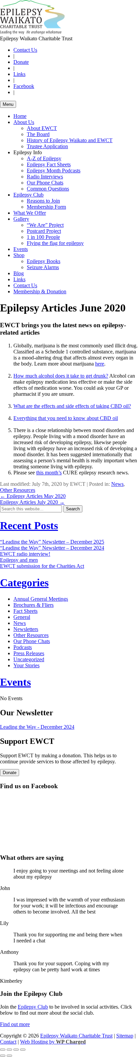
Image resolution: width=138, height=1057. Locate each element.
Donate (21, 62)
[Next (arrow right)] (9, 1056)
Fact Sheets (25, 611)
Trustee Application (47, 146)
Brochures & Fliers (33, 605)
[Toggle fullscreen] (16, 1050)
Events (20, 249)
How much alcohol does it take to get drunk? (60, 376)
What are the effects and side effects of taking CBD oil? (72, 406)
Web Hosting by (53, 1042)
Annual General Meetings (40, 599)
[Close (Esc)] (2, 1050)
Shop (18, 255)
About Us (23, 122)
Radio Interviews (45, 176)
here (99, 364)
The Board (38, 134)
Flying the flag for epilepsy (55, 243)
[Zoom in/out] (22, 1050)
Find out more (15, 1024)
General (21, 617)
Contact (8, 1042)
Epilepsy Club (28, 195)
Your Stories (26, 665)
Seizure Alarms (43, 267)
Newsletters (25, 629)
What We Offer (29, 213)
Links (19, 74)
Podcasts (22, 647)
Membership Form (46, 207)
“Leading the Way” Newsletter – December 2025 (52, 542)
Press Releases (28, 653)
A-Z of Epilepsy (44, 158)
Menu (8, 104)
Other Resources (17, 490)
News (117, 484)
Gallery (21, 219)
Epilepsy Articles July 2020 (32, 502)
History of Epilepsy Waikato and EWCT (70, 140)
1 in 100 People (43, 237)
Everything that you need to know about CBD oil (65, 418)
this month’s (49, 472)
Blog (18, 273)
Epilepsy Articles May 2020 (33, 496)
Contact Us (25, 50)
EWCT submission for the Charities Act (42, 566)
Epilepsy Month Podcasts (53, 170)
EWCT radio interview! (25, 554)
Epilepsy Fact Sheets (49, 164)
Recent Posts (29, 525)
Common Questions (48, 189)
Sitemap (124, 1036)
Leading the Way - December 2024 (37, 727)
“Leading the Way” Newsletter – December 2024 (52, 548)
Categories (24, 583)
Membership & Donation (39, 291)
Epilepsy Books (43, 261)
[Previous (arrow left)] (2, 1056)
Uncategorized (28, 659)
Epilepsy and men (19, 560)
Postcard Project (44, 231)
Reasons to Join (43, 201)
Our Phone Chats (45, 182)
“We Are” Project (45, 225)
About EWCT (42, 128)
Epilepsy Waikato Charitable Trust (76, 1036)
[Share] (9, 1050)
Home (19, 116)
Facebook (23, 86)
